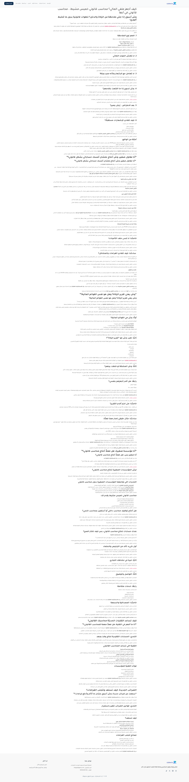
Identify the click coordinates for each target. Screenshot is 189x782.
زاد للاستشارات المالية (131, 360)
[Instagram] (176, 770)
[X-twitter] (169, 770)
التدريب (29, 3)
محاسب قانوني (133, 99)
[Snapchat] (172, 770)
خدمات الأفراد (35, 3)
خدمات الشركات (42, 3)
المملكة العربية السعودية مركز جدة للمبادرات (81, 765)
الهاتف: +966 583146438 (85, 770)
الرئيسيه (48, 3)
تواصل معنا (18, 3)
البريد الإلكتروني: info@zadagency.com (82, 767)
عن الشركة (24, 3)
